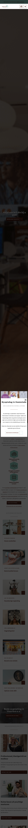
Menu (25, 6)
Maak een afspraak (21, 6)
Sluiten (26, 400)
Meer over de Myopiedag (12, 432)
